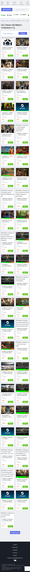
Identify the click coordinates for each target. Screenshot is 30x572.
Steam (10, 15)
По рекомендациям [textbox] (8, 33)
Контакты (28, 4)
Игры (8, 20)
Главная (2, 4)
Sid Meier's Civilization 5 (16, 20)
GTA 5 (16, 14)
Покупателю (14, 4)
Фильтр (23, 33)
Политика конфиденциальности (15, 557)
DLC (24, 20)
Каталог (8, 4)
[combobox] (8, 33)
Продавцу (21, 4)
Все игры (8, 9)
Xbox (4, 15)
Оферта (15, 555)
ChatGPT (24, 14)
